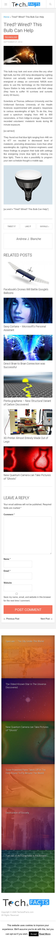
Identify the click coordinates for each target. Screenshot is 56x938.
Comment (9, 514)
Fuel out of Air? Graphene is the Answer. (26, 855)
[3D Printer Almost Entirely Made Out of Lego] (28, 422)
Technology (11, 37)
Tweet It (11, 226)
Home (6, 16)
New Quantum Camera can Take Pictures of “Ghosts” (27, 729)
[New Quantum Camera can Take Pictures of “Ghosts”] (28, 459)
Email (7, 570)
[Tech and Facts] (26, 5)
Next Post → (46, 618)
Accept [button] (34, 934)
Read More (44, 933)
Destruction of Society (17, 812)
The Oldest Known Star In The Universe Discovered (26, 686)
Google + (44, 226)
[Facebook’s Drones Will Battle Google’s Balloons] (28, 273)
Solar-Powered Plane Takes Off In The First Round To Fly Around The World (26, 771)
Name (7, 558)
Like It (28, 226)
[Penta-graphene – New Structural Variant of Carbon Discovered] (28, 385)
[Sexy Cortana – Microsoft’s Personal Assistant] (28, 310)
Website (8, 582)
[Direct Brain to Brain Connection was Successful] (28, 347)
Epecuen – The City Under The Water (25, 641)
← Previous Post (11, 618)
